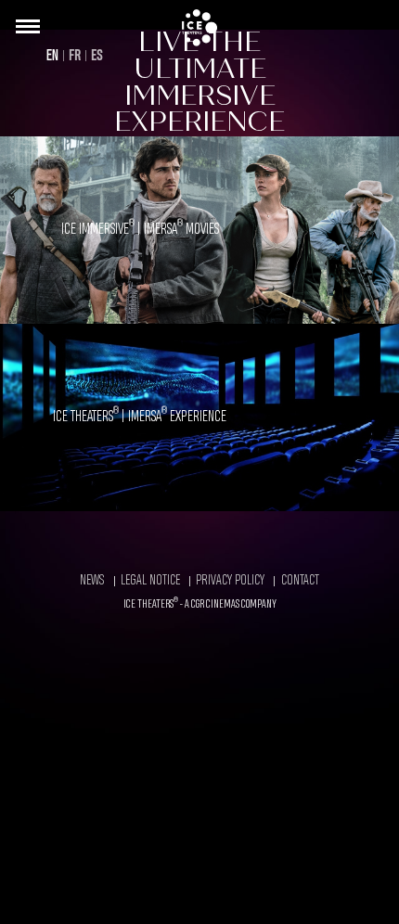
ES (97, 56)
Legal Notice (150, 580)
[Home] (199, 27)
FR (75, 56)
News (92, 580)
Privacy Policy (230, 580)
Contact (300, 580)
